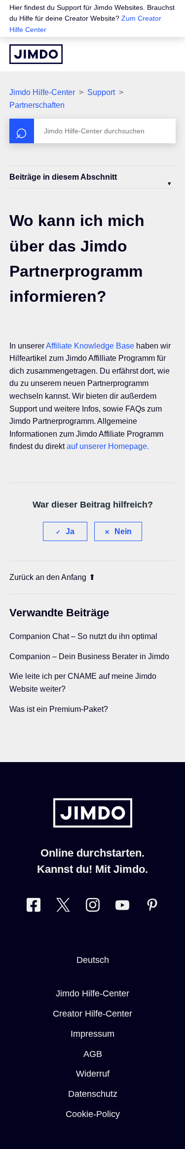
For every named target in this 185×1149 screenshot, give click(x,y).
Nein (123, 531)
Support (101, 92)
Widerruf (93, 1074)
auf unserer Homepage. (108, 446)
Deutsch (92, 960)
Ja (70, 531)
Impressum (92, 1034)
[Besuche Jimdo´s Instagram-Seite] (93, 907)
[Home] (36, 54)
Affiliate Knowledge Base (90, 346)
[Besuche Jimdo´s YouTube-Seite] (122, 907)
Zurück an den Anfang (47, 577)
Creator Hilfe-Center (92, 1014)
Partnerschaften (37, 105)
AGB (92, 1054)
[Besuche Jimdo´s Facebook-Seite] (33, 907)
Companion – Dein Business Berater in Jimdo (89, 656)
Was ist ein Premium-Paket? (58, 709)
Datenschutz (92, 1094)
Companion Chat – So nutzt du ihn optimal (83, 636)
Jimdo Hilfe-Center (42, 92)
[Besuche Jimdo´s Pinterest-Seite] (152, 907)
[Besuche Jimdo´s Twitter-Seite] (63, 907)
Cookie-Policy (93, 1114)
